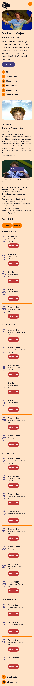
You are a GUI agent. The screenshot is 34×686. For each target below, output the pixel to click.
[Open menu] (30, 4)
